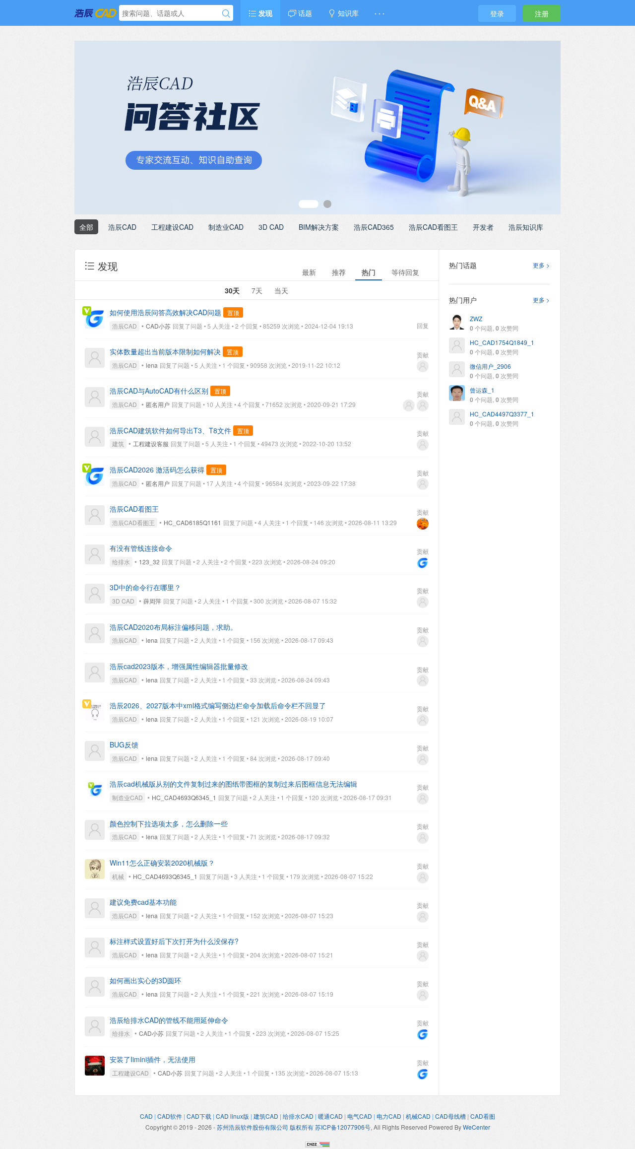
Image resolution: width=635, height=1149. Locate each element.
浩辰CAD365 (374, 227)
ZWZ (476, 318)
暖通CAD (330, 1116)
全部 (86, 227)
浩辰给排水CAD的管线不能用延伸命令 (169, 1020)
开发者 (483, 227)
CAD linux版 (232, 1116)
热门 (369, 272)
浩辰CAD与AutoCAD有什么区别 (159, 391)
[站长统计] (317, 1144)
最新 (309, 272)
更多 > (541, 265)
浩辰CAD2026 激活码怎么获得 (157, 469)
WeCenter (476, 1127)
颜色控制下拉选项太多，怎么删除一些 (169, 823)
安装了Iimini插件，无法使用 (152, 1059)
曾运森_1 (482, 390)
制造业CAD (226, 227)
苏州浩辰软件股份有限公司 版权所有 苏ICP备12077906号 (294, 1127)
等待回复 (405, 272)
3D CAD (271, 227)
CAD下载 (199, 1116)
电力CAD (389, 1116)
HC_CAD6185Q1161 (192, 522)
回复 (423, 325)
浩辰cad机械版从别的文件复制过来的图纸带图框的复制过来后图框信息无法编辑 (233, 784)
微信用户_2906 (490, 366)
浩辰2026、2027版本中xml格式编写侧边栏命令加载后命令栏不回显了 (218, 705)
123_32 (149, 561)
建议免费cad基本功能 (143, 902)
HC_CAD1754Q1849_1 (502, 342)
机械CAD (418, 1116)
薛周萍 (152, 601)
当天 (281, 290)
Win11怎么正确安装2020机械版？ (162, 863)
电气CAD (359, 1116)
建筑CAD (266, 1116)
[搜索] (226, 13)
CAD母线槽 (450, 1116)
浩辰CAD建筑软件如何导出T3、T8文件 (170, 430)
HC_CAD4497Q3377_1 (502, 413)
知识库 (347, 13)
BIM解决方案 (319, 227)
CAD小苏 (158, 326)
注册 (542, 13)
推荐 (339, 272)
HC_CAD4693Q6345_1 (184, 797)
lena (152, 365)
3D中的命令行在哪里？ (145, 587)
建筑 (118, 443)
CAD (146, 1116)
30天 (232, 290)
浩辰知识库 (525, 227)
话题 (304, 13)
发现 (264, 13)
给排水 (121, 561)
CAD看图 (482, 1116)
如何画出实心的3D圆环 (145, 980)
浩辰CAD (122, 227)
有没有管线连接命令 (141, 548)
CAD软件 (169, 1116)
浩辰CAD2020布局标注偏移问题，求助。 (173, 627)
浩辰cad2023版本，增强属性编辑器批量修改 (179, 666)
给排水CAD (298, 1116)
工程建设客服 (151, 443)
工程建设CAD (172, 227)
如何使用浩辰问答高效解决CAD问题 (165, 312)
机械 (118, 876)
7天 (257, 290)
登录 (497, 13)
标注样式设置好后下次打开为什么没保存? (174, 941)
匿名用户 (158, 404)
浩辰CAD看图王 (433, 227)
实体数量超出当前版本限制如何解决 (165, 351)
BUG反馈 (124, 744)
